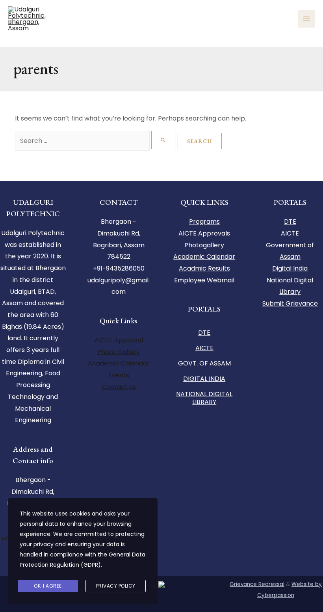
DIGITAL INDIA (204, 378)
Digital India (290, 268)
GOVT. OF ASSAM (204, 363)
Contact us (119, 386)
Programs (204, 221)
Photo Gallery (118, 351)
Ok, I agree (48, 585)
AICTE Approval (119, 340)
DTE (204, 332)
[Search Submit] (163, 140)
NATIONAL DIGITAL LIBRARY (204, 397)
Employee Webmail (204, 280)
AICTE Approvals (204, 233)
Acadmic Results (204, 268)
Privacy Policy (116, 585)
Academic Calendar (119, 363)
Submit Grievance (290, 303)
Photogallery (204, 245)
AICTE (204, 347)
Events (118, 375)
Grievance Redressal (257, 584)
